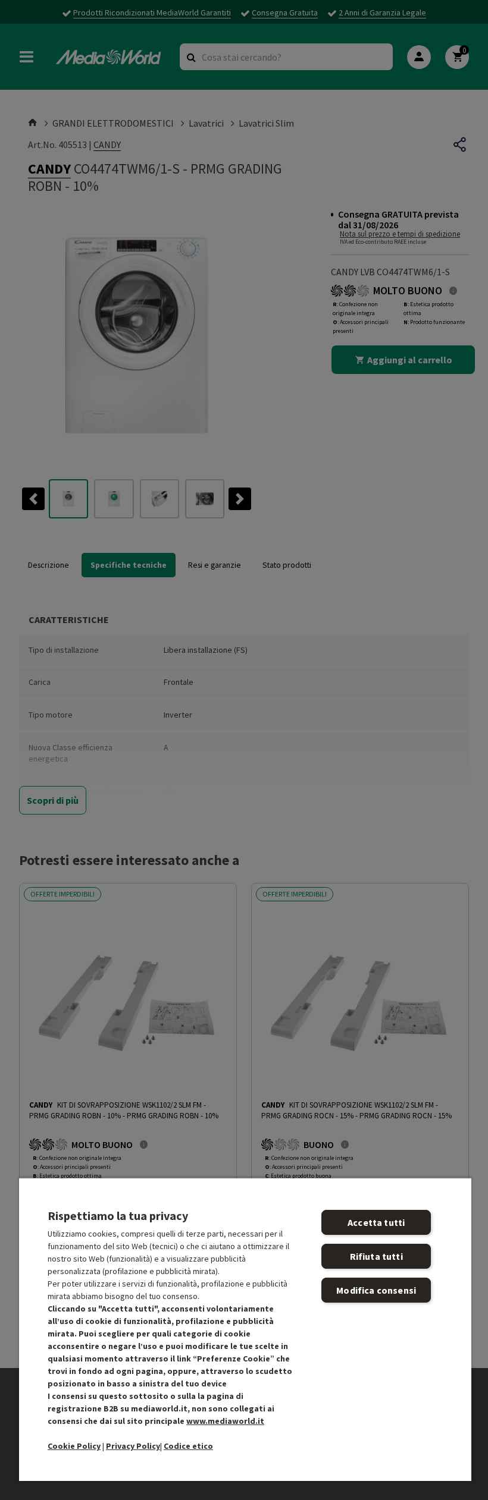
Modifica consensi (376, 1290)
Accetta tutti (376, 1222)
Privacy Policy (133, 1446)
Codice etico (188, 1446)
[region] (245, 1329)
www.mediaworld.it (225, 1421)
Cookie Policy (74, 1446)
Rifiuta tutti (376, 1256)
